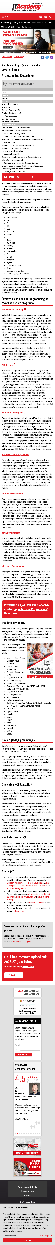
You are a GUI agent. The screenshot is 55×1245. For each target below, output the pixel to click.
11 (33, 1133)
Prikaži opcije (45, 1235)
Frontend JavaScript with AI (15, 454)
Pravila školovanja (27, 1183)
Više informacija (10, 1236)
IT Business (49, 22)
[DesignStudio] (27, 1147)
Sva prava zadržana (27, 1191)
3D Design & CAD (7, 27)
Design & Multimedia (21, 22)
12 (35, 1133)
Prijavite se (19, 910)
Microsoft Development (13, 566)
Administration (36, 22)
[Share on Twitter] (47, 57)
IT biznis (19, 896)
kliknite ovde (28, 966)
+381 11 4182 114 (31, 990)
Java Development (11, 532)
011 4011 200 (45, 16)
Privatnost (27, 1195)
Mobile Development (24, 27)
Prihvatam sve (27, 1240)
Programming (6, 22)
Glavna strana (7, 56)
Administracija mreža (35, 894)
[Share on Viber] (51, 57)
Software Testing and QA (14, 412)
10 (31, 1133)
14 (39, 1133)
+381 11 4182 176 (31, 993)
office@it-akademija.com (27, 1202)
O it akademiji (19, 56)
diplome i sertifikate (37, 902)
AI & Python (7, 365)
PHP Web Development (13, 493)
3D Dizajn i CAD (30, 896)
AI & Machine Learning (13, 309)
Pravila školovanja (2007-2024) (27, 1187)
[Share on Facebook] (42, 57)
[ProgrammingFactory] (27, 1167)
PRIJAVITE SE (11, 177)
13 (37, 1133)
